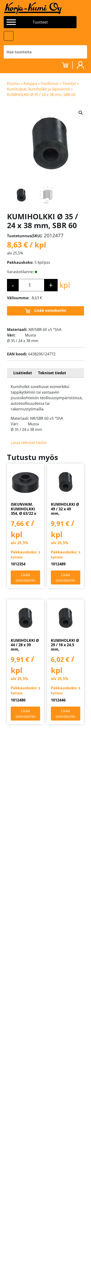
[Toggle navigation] (9, 36)
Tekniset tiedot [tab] (52, 372)
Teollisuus (50, 83)
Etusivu (13, 83)
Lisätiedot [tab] (22, 372)
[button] (81, 113)
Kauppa (30, 83)
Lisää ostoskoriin (50, 310)
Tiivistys (69, 83)
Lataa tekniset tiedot (29, 442)
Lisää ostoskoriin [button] (25, 577)
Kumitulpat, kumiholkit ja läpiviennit (38, 89)
